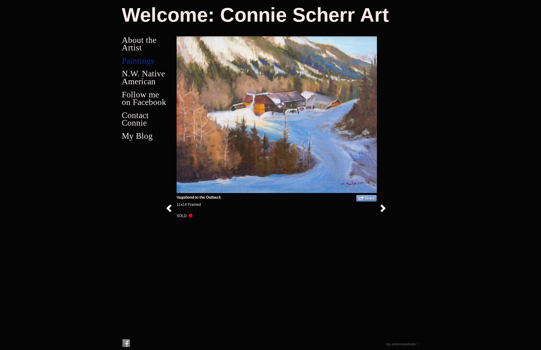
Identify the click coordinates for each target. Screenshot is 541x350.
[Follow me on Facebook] (126, 343)
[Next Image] (385, 208)
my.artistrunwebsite (401, 344)
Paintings (138, 60)
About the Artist (139, 43)
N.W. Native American (143, 77)
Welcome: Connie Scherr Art (255, 15)
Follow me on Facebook (144, 98)
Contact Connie (135, 119)
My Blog (137, 136)
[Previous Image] (171, 208)
